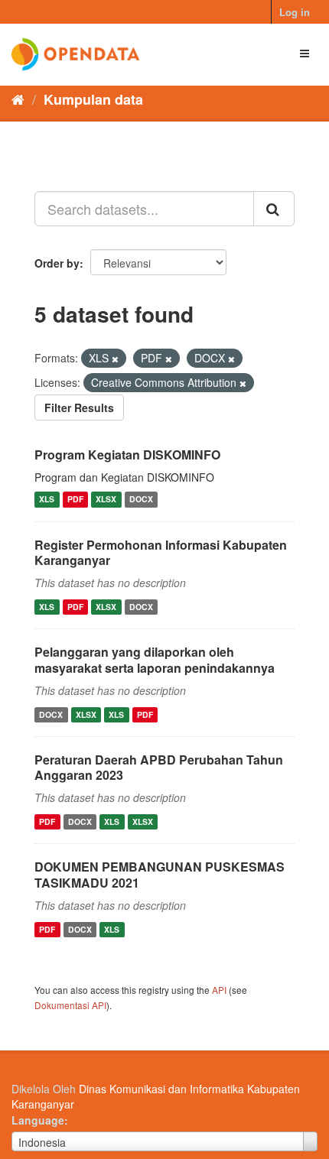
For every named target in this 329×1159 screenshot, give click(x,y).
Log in (294, 12)
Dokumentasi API (70, 1004)
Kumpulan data (93, 99)
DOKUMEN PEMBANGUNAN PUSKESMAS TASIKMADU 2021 (159, 874)
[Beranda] (17, 99)
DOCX (141, 499)
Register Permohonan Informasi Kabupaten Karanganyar (160, 553)
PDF (75, 499)
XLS (46, 499)
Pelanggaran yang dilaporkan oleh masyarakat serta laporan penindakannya (154, 660)
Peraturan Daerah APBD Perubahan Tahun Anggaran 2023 (158, 767)
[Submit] (274, 208)
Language (37, 1120)
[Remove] (115, 358)
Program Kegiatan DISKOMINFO (127, 454)
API (219, 989)
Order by (57, 263)
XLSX (106, 499)
